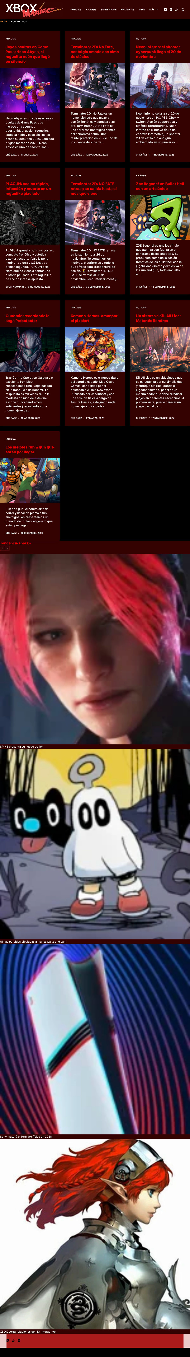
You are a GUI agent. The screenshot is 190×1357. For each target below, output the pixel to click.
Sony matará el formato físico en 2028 (26, 1136)
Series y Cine (109, 9)
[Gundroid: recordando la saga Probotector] (30, 349)
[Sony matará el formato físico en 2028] (95, 1039)
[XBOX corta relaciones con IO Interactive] (95, 1234)
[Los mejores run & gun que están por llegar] (30, 480)
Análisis (91, 9)
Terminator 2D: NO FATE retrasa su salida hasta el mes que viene (94, 189)
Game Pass (127, 9)
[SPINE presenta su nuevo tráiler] (95, 649)
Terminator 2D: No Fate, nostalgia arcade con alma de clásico (95, 52)
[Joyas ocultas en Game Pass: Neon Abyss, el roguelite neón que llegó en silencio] (30, 90)
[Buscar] (183, 9)
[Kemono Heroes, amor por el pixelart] (95, 349)
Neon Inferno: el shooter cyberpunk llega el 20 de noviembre (158, 52)
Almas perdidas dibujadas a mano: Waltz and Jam (33, 941)
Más (152, 9)
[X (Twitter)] (165, 9)
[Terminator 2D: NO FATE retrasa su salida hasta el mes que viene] (95, 222)
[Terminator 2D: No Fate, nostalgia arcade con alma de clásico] (95, 85)
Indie (142, 9)
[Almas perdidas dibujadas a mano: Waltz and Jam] (95, 844)
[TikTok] (176, 9)
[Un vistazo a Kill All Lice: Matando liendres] (160, 349)
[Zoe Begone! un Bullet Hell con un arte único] (160, 217)
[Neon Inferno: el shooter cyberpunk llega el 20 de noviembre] (160, 85)
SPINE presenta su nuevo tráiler (21, 746)
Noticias (76, 9)
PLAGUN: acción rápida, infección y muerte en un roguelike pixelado (28, 189)
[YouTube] (171, 9)
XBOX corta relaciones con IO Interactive (28, 1331)
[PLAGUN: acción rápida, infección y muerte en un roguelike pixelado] (30, 222)
